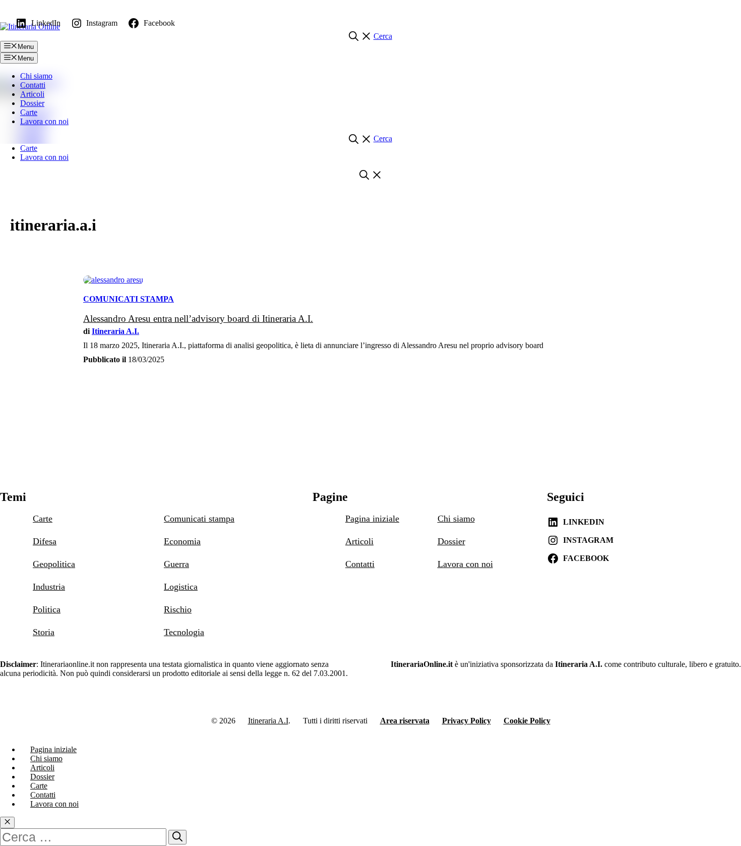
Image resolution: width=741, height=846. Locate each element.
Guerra (176, 564)
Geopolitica (54, 564)
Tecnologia (184, 632)
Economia (182, 541)
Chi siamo (36, 76)
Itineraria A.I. (115, 331)
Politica (46, 609)
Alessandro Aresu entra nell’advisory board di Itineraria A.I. (198, 318)
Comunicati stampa (128, 299)
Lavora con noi (44, 121)
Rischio (178, 609)
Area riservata (404, 720)
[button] (370, 36)
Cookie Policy (527, 720)
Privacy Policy (466, 720)
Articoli (32, 94)
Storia (43, 632)
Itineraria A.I (268, 720)
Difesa (44, 541)
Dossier (32, 103)
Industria (49, 587)
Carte (28, 112)
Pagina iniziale (372, 519)
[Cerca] (177, 837)
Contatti (32, 85)
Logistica (181, 587)
